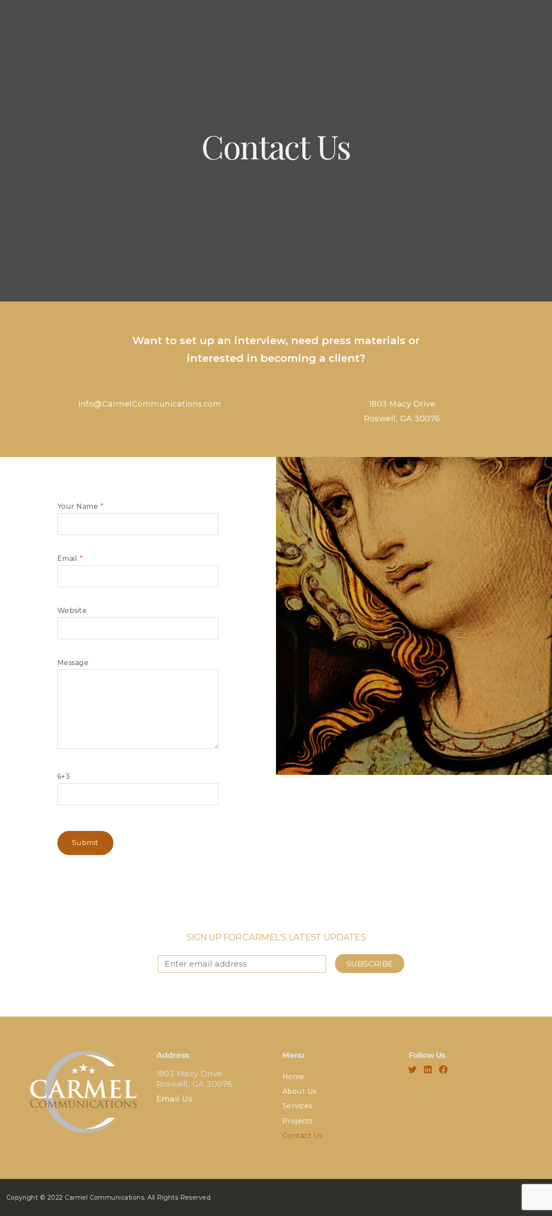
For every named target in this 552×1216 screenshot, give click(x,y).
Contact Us (302, 1136)
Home (293, 1077)
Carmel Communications (104, 1197)
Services (297, 1106)
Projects (297, 1121)
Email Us (175, 1099)
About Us (299, 1091)
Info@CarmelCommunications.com (150, 404)
